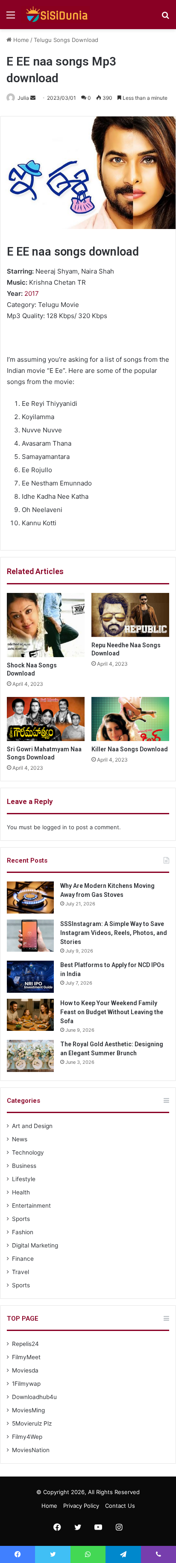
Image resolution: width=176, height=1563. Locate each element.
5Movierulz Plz (32, 1423)
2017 (31, 293)
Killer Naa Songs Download (129, 749)
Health (21, 1192)
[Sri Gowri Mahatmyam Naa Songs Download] (46, 719)
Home (20, 39)
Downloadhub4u (34, 1396)
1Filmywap (26, 1383)
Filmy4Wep (27, 1436)
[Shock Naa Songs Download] (46, 625)
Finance (23, 1258)
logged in (54, 827)
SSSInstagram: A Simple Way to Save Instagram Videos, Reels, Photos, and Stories (113, 932)
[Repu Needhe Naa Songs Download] (130, 615)
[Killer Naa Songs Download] (130, 719)
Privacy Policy (81, 1505)
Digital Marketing (35, 1245)
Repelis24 (25, 1343)
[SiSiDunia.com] (55, 14)
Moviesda (25, 1370)
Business (24, 1165)
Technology (28, 1152)
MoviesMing (28, 1410)
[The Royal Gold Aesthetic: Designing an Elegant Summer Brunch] (30, 1056)
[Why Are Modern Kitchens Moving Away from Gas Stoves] (30, 897)
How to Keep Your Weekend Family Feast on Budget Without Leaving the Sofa (111, 1012)
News (19, 1139)
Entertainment (31, 1205)
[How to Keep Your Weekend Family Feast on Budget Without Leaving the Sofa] (30, 1015)
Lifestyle (23, 1179)
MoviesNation (31, 1450)
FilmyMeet (26, 1357)
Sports (21, 1218)
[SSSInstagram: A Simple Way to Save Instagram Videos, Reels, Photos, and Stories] (30, 936)
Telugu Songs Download (66, 39)
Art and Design (32, 1125)
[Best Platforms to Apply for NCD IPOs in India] (30, 977)
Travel (20, 1271)
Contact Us (120, 1505)
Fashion (22, 1232)
